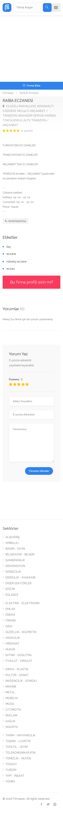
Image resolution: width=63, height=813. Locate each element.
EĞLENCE (11, 594)
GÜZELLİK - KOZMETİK (21, 632)
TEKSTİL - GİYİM (16, 747)
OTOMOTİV (13, 709)
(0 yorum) (27, 130)
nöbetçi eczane (16, 261)
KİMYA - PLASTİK (17, 669)
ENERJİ (10, 614)
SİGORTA (11, 727)
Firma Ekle (33, 85)
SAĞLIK (10, 721)
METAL (10, 692)
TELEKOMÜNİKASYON (20, 752)
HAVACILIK (12, 637)
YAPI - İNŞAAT (14, 775)
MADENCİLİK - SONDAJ (21, 680)
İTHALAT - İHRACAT (18, 661)
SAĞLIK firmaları (29, 93)
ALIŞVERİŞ (12, 537)
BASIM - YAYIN (15, 548)
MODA (9, 704)
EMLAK (10, 609)
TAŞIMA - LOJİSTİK (18, 741)
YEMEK (10, 781)
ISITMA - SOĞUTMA (18, 655)
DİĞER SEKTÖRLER (18, 583)
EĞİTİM (10, 589)
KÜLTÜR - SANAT (17, 675)
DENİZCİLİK (13, 571)
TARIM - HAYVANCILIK (20, 735)
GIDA (8, 626)
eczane (11, 254)
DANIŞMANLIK (15, 560)
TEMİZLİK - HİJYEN (18, 758)
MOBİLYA (11, 698)
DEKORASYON (15, 566)
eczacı (10, 268)
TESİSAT (11, 764)
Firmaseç (8, 93)
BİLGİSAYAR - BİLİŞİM (19, 554)
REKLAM (11, 715)
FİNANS (10, 620)
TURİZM (10, 770)
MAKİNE (10, 686)
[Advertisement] (31, 48)
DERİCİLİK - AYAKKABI (20, 577)
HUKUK (10, 649)
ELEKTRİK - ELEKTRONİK (22, 603)
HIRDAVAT (12, 643)
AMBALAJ (12, 543)
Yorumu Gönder (39, 471)
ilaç (8, 246)
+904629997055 (16, 221)
